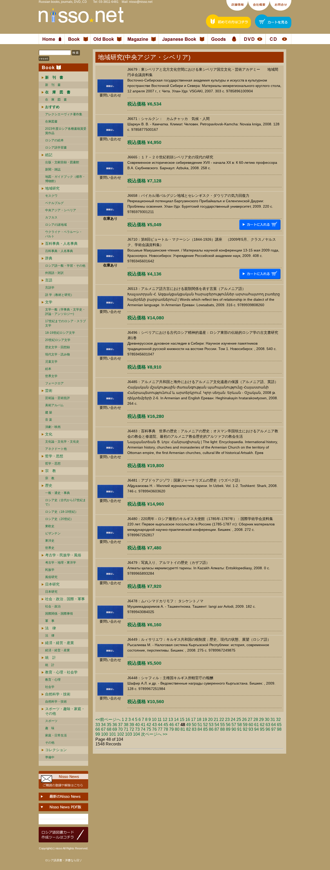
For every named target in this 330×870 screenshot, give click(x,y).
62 (262, 724)
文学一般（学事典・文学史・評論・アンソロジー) (65, 312)
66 (97, 729)
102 (120, 734)
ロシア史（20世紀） (59, 519)
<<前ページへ (108, 719)
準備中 (49, 757)
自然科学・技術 (57, 694)
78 (165, 729)
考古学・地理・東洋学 (60, 562)
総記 (48, 155)
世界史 (49, 548)
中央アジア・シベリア (60, 210)
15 (182, 719)
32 (278, 719)
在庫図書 (51, 121)
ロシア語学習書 (56, 147)
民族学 (49, 570)
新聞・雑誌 (53, 169)
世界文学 (51, 376)
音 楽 (48, 419)
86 (211, 729)
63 (268, 724)
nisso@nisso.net (140, 2)
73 (137, 729)
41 (143, 724)
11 (160, 719)
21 (216, 719)
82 (188, 729)
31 (272, 719)
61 (256, 724)
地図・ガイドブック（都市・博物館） (65, 179)
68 (109, 729)
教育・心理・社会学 (61, 672)
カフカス (51, 217)
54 (216, 724)
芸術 (48, 390)
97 (273, 729)
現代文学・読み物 (57, 354)
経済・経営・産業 (59, 643)
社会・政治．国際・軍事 (65, 599)
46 (171, 724)
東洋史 (49, 540)
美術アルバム (54, 405)
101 (112, 734)
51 (199, 724)
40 (137, 724)
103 (128, 734)
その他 (49, 742)
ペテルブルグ (54, 203)
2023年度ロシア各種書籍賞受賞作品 (65, 131)
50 (194, 724)
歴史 (48, 485)
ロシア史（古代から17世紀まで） (65, 502)
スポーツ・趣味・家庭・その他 (65, 711)
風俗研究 (51, 577)
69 (114, 729)
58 (239, 724)
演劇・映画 (53, 427)
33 (97, 724)
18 (199, 719)
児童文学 (51, 361)
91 (239, 729)
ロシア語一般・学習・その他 (65, 265)
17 (193, 719)
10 (154, 719)
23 (227, 719)
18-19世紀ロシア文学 (60, 333)
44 (160, 724)
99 (97, 734)
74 (143, 729)
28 (255, 719)
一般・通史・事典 (57, 493)
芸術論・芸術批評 (57, 398)
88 (222, 729)
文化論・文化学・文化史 (62, 441)
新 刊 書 (53, 85)
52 (205, 724)
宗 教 (50, 471)
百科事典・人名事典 (61, 243)
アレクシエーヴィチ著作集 (63, 114)
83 (194, 729)
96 (268, 729)
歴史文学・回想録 (57, 347)
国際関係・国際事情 (59, 613)
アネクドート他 (56, 449)
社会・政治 (53, 606)
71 (126, 729)
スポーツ (51, 721)
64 (273, 724)
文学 (48, 302)
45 (165, 724)
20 (210, 719)
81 (182, 729)
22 (221, 719)
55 (222, 724)
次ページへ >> (154, 734)
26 (244, 719)
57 (234, 724)
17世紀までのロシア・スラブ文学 (65, 323)
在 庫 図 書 (56, 99)
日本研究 (52, 584)
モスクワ (51, 196)
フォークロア (54, 383)
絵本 (48, 369)
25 (238, 719)
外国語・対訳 (54, 273)
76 (154, 729)
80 (177, 729)
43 (154, 724)
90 (234, 729)
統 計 (50, 657)
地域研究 (52, 188)
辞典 (48, 258)
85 (205, 729)
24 (233, 719)
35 (109, 724)
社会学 (49, 687)
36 (114, 724)
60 (251, 724)
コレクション (56, 750)
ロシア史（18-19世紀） (61, 512)
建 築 (48, 412)
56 (228, 724)
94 (256, 729)
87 (216, 729)
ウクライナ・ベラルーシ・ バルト (63, 234)
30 (267, 719)
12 (165, 719)
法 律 (50, 628)
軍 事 (49, 621)
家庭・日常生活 (56, 735)
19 (204, 719)
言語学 (49, 287)
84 (199, 729)
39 (131, 724)
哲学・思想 (54, 456)
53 (211, 724)
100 (104, 734)
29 (261, 719)
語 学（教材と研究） (59, 295)
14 (176, 719)
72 (131, 729)
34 (103, 724)
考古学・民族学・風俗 (63, 555)
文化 (48, 434)
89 (228, 729)
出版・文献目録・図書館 (62, 162)
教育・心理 (53, 679)
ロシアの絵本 (54, 140)
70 (120, 729)
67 (103, 729)
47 (177, 724)
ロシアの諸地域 (56, 224)
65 (279, 724)
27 (250, 719)
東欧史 (49, 526)
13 (170, 719)
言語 (48, 280)
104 (136, 734)
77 (160, 729)
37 (120, 724)
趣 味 (49, 728)
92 (245, 729)
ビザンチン (53, 533)
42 (148, 724)
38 (126, 724)
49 (188, 724)
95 (262, 729)
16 (187, 719)
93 (251, 729)
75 (148, 729)
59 (245, 724)
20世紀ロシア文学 (57, 340)
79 (171, 729)
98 (279, 729)
